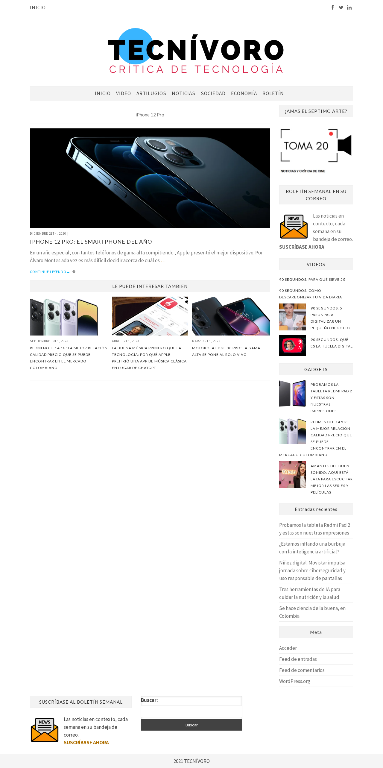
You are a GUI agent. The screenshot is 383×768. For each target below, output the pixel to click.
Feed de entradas (298, 659)
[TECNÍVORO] (196, 50)
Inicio (38, 7)
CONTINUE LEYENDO (50, 271)
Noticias (183, 93)
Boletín (273, 93)
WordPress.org (294, 681)
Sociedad (213, 93)
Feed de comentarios (302, 670)
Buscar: (149, 700)
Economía (244, 93)
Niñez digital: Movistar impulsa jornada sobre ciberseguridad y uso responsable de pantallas (312, 570)
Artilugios (151, 93)
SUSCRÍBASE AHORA (301, 247)
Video (123, 93)
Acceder (288, 648)
